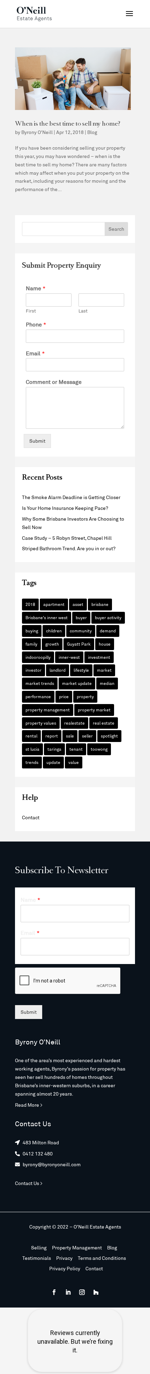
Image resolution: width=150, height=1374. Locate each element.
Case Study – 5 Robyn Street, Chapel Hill (67, 538)
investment (99, 657)
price (64, 696)
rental (31, 735)
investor (33, 670)
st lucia (32, 749)
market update (77, 683)
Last (83, 311)
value (73, 762)
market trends (39, 683)
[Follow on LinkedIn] (68, 1292)
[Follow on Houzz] (96, 1292)
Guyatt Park (79, 643)
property (85, 696)
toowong (99, 749)
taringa (54, 749)
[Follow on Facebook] (54, 1292)
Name (36, 288)
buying (31, 630)
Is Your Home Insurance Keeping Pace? (65, 508)
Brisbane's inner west (46, 617)
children (54, 630)
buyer (81, 617)
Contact (30, 817)
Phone (36, 324)
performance (38, 696)
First (31, 311)
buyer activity (108, 617)
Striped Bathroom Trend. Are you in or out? (68, 548)
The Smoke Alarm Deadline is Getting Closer (71, 497)
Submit (37, 441)
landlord (58, 670)
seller (87, 735)
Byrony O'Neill (37, 132)
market (104, 670)
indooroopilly (38, 657)
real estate (103, 722)
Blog (92, 132)
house (105, 643)
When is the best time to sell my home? (67, 124)
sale (70, 735)
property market (94, 709)
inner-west (69, 657)
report (51, 735)
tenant (76, 749)
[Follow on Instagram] (82, 1292)
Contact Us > (29, 1183)
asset (78, 604)
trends (31, 762)
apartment (54, 604)
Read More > (29, 1105)
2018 (30, 604)
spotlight (109, 735)
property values (40, 722)
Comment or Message (54, 381)
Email (35, 353)
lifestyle (81, 670)
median (107, 683)
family (31, 643)
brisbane (99, 604)
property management (47, 709)
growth (52, 643)
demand (108, 630)
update (53, 762)
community (81, 630)
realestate (74, 722)
